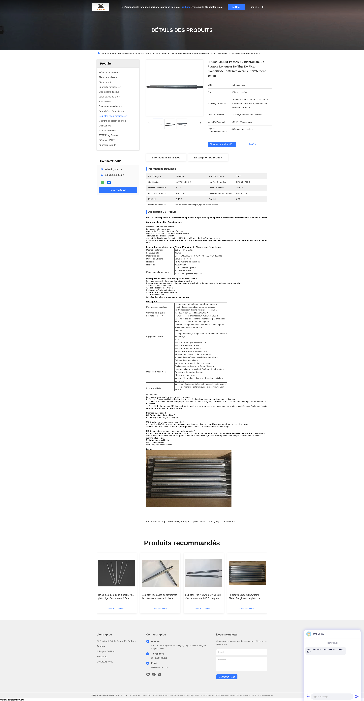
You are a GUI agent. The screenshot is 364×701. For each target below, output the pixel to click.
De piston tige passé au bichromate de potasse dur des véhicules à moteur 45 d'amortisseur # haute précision (159, 597)
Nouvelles (102, 656)
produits (101, 646)
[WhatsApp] (102, 182)
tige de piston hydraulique (176, 521)
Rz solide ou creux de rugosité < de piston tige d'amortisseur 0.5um (116, 597)
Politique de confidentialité (102, 695)
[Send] (357, 696)
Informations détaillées (166, 157)
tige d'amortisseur (225, 521)
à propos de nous (170, 7)
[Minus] (357, 634)
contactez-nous (227, 677)
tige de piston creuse (202, 521)
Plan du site (121, 695)
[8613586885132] (160, 675)
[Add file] (308, 696)
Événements (197, 7)
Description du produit (208, 157)
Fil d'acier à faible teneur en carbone (140, 7)
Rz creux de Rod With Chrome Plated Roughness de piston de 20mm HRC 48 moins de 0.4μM (244, 597)
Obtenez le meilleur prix (221, 144)
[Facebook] (154, 675)
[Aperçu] (100, 7)
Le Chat (236, 7)
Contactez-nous (214, 7)
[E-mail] (109, 182)
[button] (102, 580)
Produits (185, 7)
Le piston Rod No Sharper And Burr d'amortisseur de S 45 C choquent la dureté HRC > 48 (203, 597)
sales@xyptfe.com (114, 169)
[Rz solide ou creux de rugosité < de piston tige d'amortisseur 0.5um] (116, 573)
